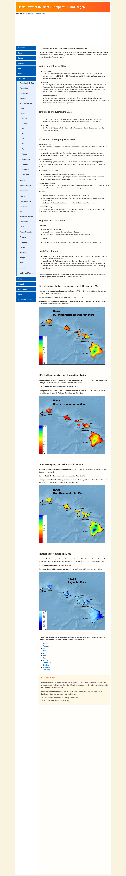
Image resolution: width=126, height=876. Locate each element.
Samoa (22, 247)
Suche (20, 53)
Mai (23, 139)
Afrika (20, 73)
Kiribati (22, 180)
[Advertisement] (63, 29)
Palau (22, 227)
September (26, 159)
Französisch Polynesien (28, 103)
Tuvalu (22, 263)
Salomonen (24, 242)
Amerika (21, 63)
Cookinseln (24, 93)
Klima (20, 294)
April (23, 133)
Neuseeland (24, 206)
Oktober (25, 164)
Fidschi (22, 98)
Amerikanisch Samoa (28, 83)
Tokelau (23, 252)
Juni (23, 144)
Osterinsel (24, 222)
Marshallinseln (25, 186)
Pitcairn (23, 237)
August (24, 154)
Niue (21, 211)
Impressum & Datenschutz (27, 299)
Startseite (21, 48)
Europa (20, 58)
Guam (22, 109)
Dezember (25, 175)
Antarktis (21, 284)
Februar (25, 123)
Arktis (20, 279)
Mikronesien (24, 191)
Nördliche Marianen (27, 216)
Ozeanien (29, 13)
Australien (24, 88)
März (43, 13)
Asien (20, 68)
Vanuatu (23, 268)
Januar (24, 118)
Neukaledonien (25, 201)
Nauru (22, 196)
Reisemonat (22, 289)
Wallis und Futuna (26, 273)
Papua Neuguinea (26, 232)
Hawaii (37, 13)
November (26, 169)
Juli (23, 149)
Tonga (22, 257)
